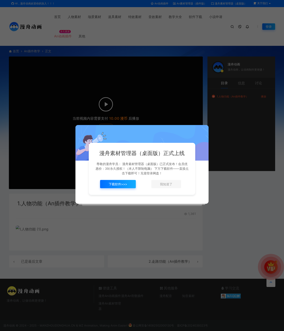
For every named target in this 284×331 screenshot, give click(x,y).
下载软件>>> (118, 184)
